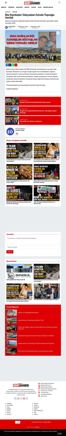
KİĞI (35, 412)
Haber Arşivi (44, 396)
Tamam (59, 433)
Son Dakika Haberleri (46, 394)
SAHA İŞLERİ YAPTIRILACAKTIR (15, 279)
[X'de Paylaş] (9, 65)
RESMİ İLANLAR (48, 7)
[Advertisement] (34, 219)
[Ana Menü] (6, 2)
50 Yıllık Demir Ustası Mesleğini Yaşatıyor (46, 299)
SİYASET (26, 7)
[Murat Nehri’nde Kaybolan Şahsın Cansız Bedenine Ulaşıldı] (47, 172)
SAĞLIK (33, 7)
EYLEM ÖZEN (20, 130)
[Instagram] (21, 398)
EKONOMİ (19, 7)
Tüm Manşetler (45, 392)
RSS (18, 422)
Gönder (10, 251)
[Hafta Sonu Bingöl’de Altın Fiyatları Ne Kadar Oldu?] (19, 172)
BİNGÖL (3, 7)
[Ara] (59, 3)
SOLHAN (9, 414)
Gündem (14, 12)
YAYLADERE (10, 405)
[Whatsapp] (27, 398)
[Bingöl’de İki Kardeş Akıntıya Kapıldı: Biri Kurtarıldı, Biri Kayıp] (19, 193)
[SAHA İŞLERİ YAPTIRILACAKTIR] (19, 271)
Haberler (7, 12)
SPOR (39, 7)
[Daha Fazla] (16, 65)
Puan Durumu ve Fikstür (47, 390)
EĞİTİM (36, 409)
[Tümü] (59, 261)
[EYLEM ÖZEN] (10, 131)
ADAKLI (8, 410)
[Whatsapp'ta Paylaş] (12, 65)
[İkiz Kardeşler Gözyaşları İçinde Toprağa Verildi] (33, 46)
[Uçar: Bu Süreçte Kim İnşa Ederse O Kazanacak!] (47, 193)
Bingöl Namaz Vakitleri (46, 387)
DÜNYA (8, 412)
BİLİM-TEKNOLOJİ (38, 410)
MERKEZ (9, 409)
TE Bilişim (37, 427)
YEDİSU (36, 414)
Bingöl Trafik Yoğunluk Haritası (48, 388)
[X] (18, 398)
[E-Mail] (17, 134)
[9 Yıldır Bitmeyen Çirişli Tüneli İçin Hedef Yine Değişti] (19, 150)
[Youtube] (24, 398)
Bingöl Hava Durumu (46, 385)
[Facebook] (15, 398)
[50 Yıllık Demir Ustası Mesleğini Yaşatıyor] (47, 291)
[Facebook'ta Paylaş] (7, 65)
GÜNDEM (11, 7)
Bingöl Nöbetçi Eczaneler (47, 383)
